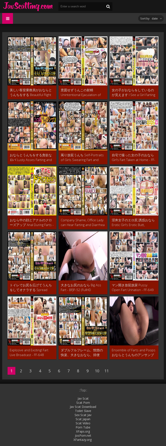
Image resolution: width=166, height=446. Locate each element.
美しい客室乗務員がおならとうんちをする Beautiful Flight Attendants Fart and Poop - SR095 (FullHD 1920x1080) (31, 92)
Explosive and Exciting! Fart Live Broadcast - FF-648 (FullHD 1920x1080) (29, 352)
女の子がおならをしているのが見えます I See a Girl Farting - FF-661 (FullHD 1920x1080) (133, 92)
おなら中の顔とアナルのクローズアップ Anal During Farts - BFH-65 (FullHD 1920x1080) (32, 222)
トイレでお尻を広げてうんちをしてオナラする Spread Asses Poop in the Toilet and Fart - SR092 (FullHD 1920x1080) (31, 287)
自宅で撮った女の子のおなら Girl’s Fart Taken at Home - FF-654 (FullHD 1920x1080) (133, 157)
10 (97, 370)
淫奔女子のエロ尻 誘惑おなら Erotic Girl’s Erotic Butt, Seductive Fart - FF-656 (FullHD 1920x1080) (133, 222)
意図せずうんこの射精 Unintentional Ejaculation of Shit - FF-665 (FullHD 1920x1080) (81, 92)
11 (106, 370)
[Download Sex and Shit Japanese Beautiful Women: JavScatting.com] (28, 6)
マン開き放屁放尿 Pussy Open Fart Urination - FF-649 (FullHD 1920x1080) (133, 287)
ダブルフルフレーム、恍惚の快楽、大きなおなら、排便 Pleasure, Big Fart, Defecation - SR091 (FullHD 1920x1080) (82, 352)
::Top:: (83, 390)
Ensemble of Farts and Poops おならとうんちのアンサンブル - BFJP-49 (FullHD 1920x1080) (133, 352)
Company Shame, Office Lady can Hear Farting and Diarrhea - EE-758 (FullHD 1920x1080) (83, 222)
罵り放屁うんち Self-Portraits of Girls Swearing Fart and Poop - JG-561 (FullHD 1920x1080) (82, 157)
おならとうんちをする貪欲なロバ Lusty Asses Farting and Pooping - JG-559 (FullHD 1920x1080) (31, 157)
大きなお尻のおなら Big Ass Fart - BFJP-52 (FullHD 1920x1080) (81, 287)
